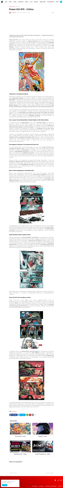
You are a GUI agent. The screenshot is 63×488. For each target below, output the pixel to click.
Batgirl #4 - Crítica (43, 436)
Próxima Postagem (49, 472)
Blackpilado (41, 486)
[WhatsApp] (27, 415)
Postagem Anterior (13, 472)
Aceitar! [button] (4, 485)
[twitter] (61, 480)
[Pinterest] (30, 415)
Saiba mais (9, 482)
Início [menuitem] (6, 1)
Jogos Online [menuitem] (43, 1)
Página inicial (11, 6)
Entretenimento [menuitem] (50, 1)
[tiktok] (58, 480)
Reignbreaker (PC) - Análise (20, 454)
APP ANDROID (35, 486)
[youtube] (55, 480)
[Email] (33, 415)
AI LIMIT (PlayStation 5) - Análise (42, 454)
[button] (58, 2)
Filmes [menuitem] (15, 1)
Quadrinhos (17, 6)
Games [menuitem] (26, 1)
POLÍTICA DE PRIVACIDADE (50, 486)
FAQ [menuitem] (57, 1)
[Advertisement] (31, 24)
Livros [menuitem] (31, 1)
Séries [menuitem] (10, 1)
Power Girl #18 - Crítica (20, 436)
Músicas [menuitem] (36, 1)
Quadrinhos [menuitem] (20, 1)
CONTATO (60, 486)
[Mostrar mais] (35, 415)
